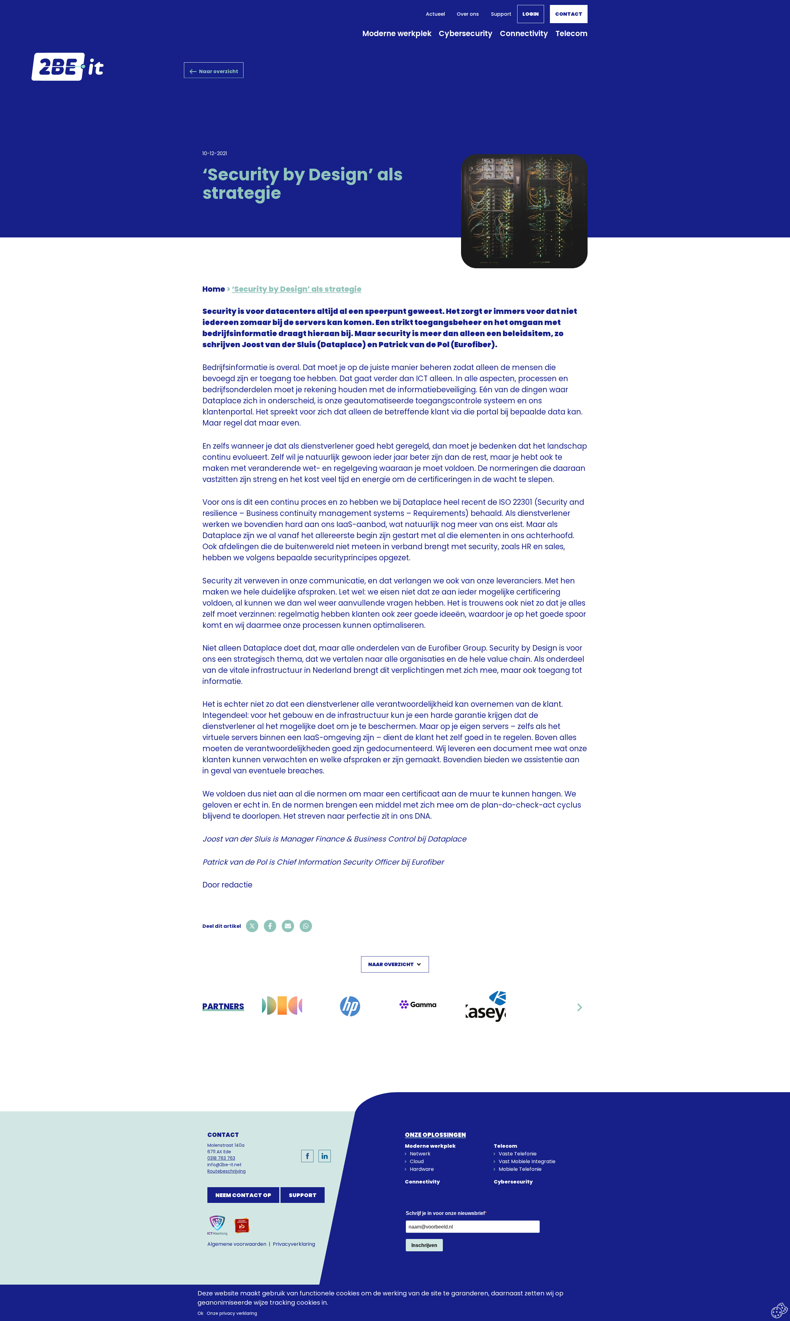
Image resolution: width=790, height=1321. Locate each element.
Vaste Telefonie (518, 1153)
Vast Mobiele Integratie (527, 1161)
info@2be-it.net (224, 1165)
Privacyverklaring (294, 1244)
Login (530, 14)
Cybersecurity (466, 33)
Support (501, 14)
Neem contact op (243, 1195)
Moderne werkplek (396, 33)
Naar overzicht (218, 71)
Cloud (417, 1161)
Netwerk (420, 1153)
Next (580, 1010)
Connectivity (524, 33)
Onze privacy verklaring (232, 1313)
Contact (568, 14)
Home (213, 289)
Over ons (468, 14)
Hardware (422, 1169)
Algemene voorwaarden (236, 1244)
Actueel (435, 14)
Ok (200, 1313)
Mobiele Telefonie (520, 1169)
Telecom (571, 33)
